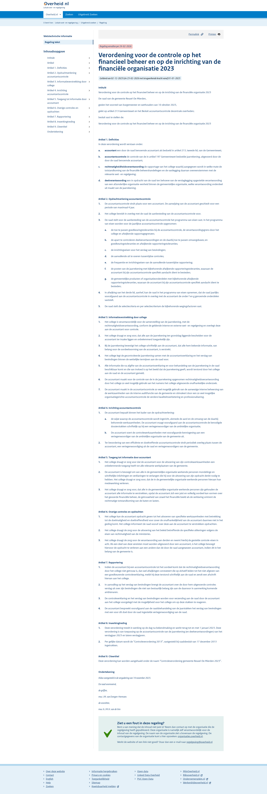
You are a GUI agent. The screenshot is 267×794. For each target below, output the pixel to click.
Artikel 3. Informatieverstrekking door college (66, 83)
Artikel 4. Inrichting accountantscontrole (57, 92)
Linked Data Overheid (148, 775)
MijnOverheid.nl (191, 771)
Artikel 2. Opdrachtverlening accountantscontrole (61, 74)
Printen (212, 34)
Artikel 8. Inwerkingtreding (61, 121)
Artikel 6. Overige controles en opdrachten (62, 109)
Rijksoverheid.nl (191, 775)
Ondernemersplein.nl (194, 778)
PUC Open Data (145, 778)
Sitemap (96, 782)
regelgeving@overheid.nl (199, 742)
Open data (142, 771)
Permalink (194, 34)
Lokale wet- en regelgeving (66, 22)
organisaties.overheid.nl (190, 736)
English (49, 778)
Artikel (50, 62)
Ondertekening (55, 131)
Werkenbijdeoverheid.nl (195, 782)
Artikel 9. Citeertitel (57, 126)
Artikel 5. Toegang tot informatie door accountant (67, 101)
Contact (50, 775)
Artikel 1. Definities (57, 67)
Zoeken (69, 14)
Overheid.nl (52, 15)
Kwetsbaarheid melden (104, 786)
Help (48, 782)
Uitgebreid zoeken (88, 22)
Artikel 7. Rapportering (59, 116)
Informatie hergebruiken (104, 771)
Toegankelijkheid (100, 778)
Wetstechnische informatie (58, 36)
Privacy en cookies (101, 775)
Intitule (51, 57)
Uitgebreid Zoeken (87, 14)
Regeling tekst (52, 42)
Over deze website (55, 771)
